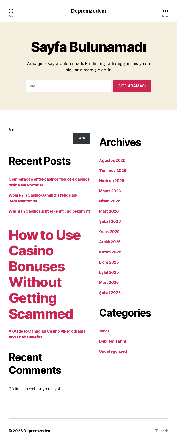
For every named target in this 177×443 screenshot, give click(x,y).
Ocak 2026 (109, 231)
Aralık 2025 (110, 241)
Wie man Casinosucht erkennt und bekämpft (49, 211)
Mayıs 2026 (110, 191)
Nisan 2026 (109, 201)
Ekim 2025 (109, 262)
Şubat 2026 (110, 221)
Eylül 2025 (109, 272)
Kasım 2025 (110, 252)
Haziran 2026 (111, 180)
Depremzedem (88, 10)
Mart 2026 (109, 211)
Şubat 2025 (110, 292)
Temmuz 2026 (112, 170)
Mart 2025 (109, 282)
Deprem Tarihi (112, 341)
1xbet (104, 331)
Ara (11, 129)
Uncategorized (113, 351)
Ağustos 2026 (112, 160)
